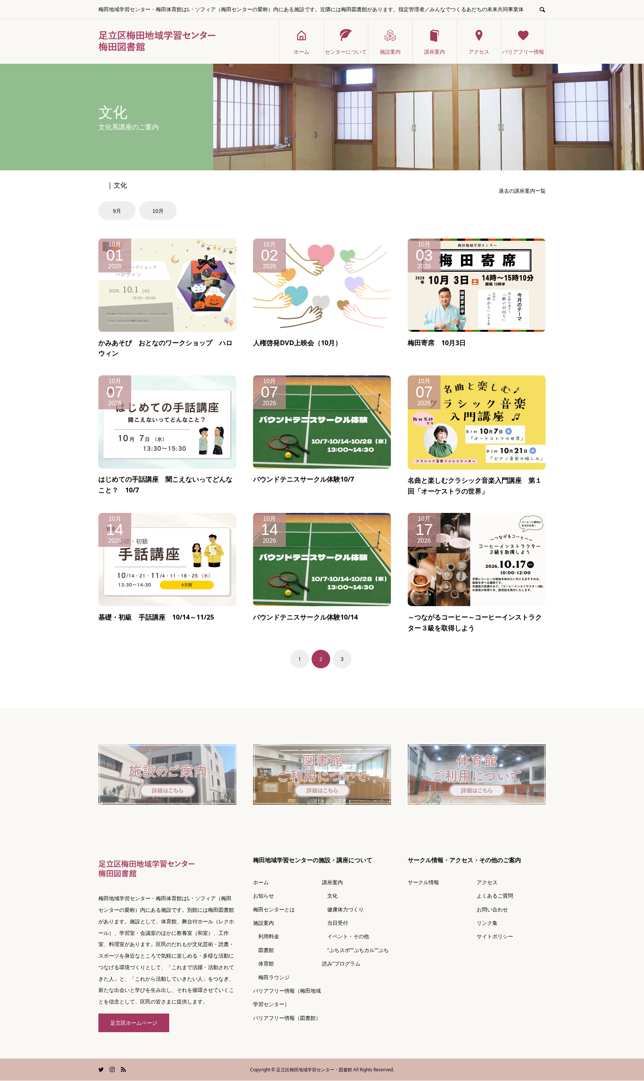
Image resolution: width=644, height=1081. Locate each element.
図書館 (263, 950)
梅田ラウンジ (271, 977)
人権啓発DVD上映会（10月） (297, 342)
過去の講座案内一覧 (522, 190)
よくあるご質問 (495, 895)
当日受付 (335, 922)
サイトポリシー (495, 936)
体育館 (263, 963)
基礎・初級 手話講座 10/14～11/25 (156, 616)
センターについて (346, 51)
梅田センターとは (274, 909)
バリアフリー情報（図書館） (287, 1017)
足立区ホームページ (133, 1022)
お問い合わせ (492, 909)
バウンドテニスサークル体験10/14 (305, 616)
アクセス (478, 51)
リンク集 (487, 922)
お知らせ (263, 895)
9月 (117, 211)
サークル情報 (423, 882)
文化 (330, 895)
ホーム (301, 51)
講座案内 (434, 51)
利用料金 (266, 936)
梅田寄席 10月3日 (437, 342)
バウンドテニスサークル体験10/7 (303, 479)
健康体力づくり (343, 909)
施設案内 (390, 51)
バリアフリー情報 (523, 51)
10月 (158, 211)
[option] (118, 210)
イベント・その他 (345, 936)
